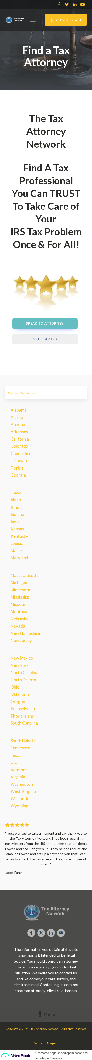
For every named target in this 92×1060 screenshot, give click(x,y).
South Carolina (24, 723)
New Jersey (21, 640)
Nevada (18, 625)
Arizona (18, 424)
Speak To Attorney (45, 323)
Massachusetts (25, 575)
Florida (17, 468)
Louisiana (19, 543)
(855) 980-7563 (66, 19)
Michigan (19, 582)
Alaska (17, 417)
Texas (16, 755)
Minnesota (20, 589)
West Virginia (23, 791)
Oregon (18, 701)
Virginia (18, 776)
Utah (15, 762)
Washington (22, 784)
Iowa (15, 521)
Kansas (17, 528)
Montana (19, 611)
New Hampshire (25, 633)
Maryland (19, 557)
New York (20, 665)
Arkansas (19, 431)
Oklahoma (20, 694)
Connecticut (22, 453)
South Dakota (23, 740)
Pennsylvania (23, 708)
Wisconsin (20, 798)
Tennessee (20, 747)
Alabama (19, 410)
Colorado (19, 446)
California (20, 439)
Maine (16, 550)
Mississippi (20, 597)
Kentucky (19, 536)
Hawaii (17, 492)
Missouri (18, 604)
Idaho (16, 499)
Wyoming (19, 805)
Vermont (19, 769)
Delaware (19, 460)
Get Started (45, 339)
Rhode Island (22, 716)
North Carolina (24, 672)
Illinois (16, 507)
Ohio (15, 687)
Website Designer (46, 1043)
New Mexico (22, 658)
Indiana (17, 514)
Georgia (18, 475)
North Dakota (23, 679)
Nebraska (19, 618)
